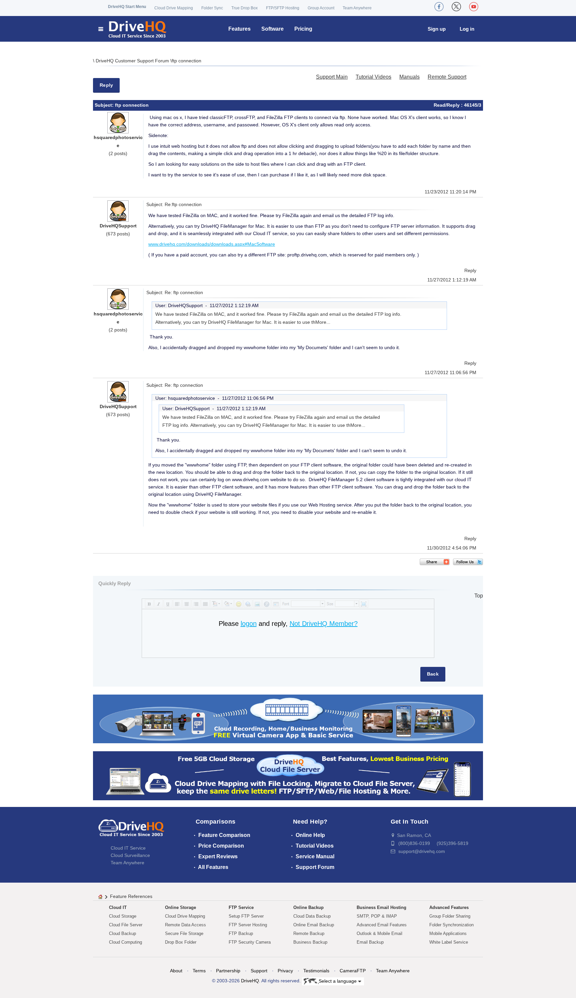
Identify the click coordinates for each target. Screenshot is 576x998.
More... (322, 322)
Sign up (437, 29)
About (176, 970)
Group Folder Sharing (449, 916)
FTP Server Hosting (248, 924)
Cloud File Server (125, 924)
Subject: (105, 105)
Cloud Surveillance (130, 855)
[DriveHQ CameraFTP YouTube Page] (474, 6)
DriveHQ (250, 980)
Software (272, 29)
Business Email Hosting (381, 907)
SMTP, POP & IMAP (377, 916)
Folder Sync (212, 8)
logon (249, 623)
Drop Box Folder (180, 942)
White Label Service (448, 942)
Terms (199, 970)
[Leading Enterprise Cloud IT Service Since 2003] (288, 775)
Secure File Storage (184, 933)
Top (478, 596)
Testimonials (316, 970)
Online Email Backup (313, 924)
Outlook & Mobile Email (379, 933)
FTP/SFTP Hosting (282, 8)
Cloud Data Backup (312, 916)
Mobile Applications (448, 933)
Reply (106, 85)
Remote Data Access (185, 924)
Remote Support (447, 77)
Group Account (321, 8)
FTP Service (241, 907)
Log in (467, 29)
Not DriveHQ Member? (324, 623)
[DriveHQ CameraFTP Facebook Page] (439, 6)
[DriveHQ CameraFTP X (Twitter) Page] (456, 6)
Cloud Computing (125, 942)
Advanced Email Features (382, 924)
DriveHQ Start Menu (127, 6)
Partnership (228, 970)
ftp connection (186, 60)
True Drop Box (244, 8)
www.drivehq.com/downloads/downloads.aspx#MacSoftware (211, 244)
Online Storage (180, 907)
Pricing (303, 29)
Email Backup (370, 942)
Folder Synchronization (451, 924)
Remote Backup (308, 933)
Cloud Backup (122, 933)
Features (239, 29)
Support (259, 970)
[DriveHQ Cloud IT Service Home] (133, 28)
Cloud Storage (122, 916)
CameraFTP (353, 970)
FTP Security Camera (250, 942)
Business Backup (310, 942)
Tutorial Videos (373, 77)
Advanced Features (449, 907)
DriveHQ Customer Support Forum (133, 60)
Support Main (332, 77)
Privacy (285, 970)
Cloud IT (118, 907)
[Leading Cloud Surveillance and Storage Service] (288, 718)
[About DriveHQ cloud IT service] (131, 831)
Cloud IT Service (128, 848)
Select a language (338, 980)
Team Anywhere (357, 8)
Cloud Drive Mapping (173, 8)
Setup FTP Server (246, 916)
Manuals (409, 77)
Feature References (131, 896)
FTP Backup (241, 933)
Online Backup (308, 907)
